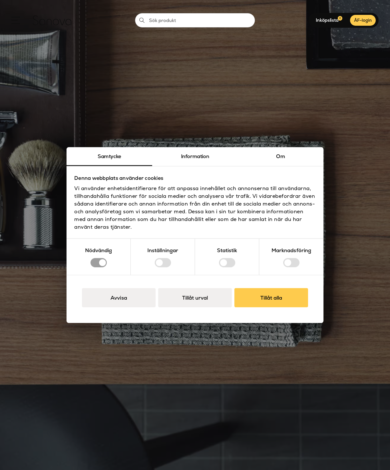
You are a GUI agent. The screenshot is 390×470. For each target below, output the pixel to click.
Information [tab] (195, 156)
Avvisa (118, 297)
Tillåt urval (195, 297)
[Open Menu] (15, 20)
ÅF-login (363, 20)
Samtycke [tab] (109, 156)
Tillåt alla (271, 297)
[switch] (163, 262)
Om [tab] (280, 156)
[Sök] (142, 20)
